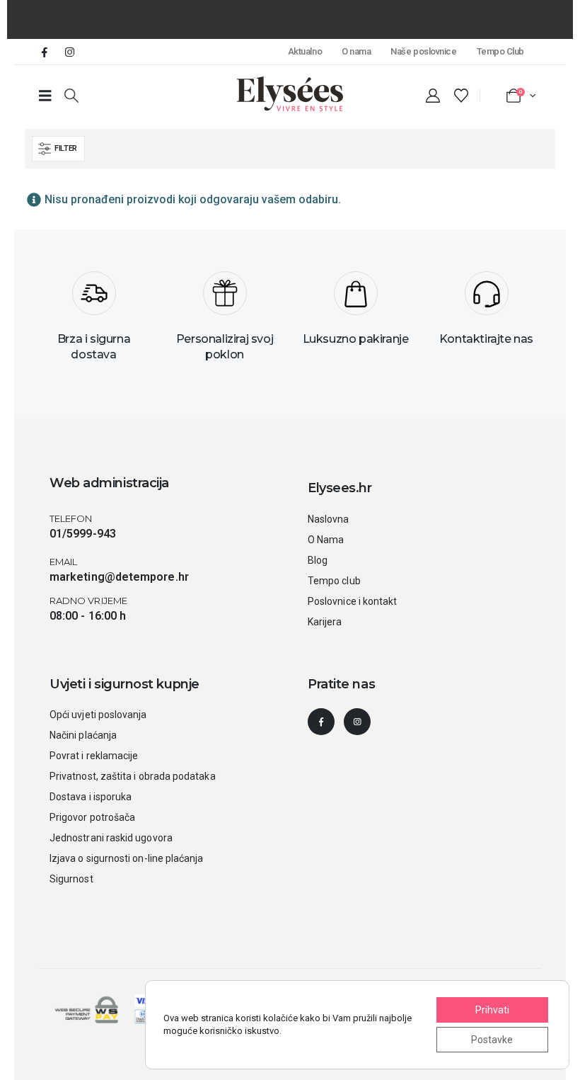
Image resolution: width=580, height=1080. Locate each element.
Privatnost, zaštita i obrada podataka (133, 776)
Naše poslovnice (423, 51)
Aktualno (305, 51)
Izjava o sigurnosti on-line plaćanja (127, 858)
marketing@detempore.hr (119, 577)
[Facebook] (44, 51)
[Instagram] (69, 51)
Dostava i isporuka (91, 796)
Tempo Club (500, 51)
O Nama (326, 539)
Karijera (325, 621)
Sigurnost (71, 879)
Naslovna (328, 519)
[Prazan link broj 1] (45, 96)
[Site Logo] (290, 93)
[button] (71, 95)
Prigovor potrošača (92, 817)
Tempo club (334, 580)
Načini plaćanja (83, 735)
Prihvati (492, 1010)
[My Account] (432, 95)
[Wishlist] (461, 95)
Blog (317, 560)
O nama (356, 51)
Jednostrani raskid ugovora (111, 837)
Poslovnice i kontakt (352, 601)
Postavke (492, 1039)
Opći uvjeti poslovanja (98, 714)
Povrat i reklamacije (94, 755)
